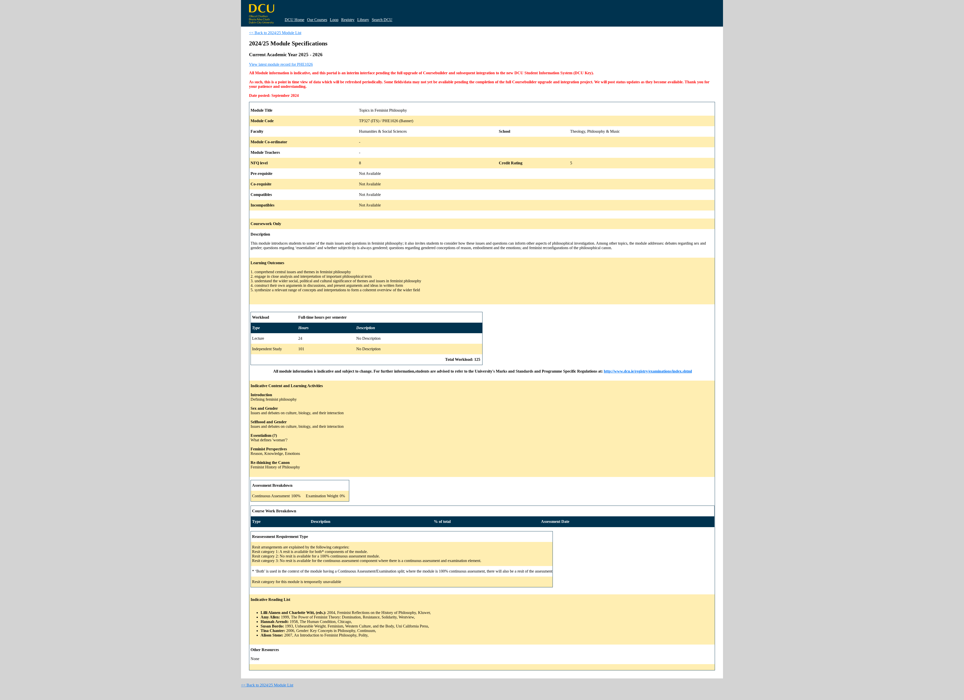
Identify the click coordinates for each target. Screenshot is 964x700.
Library (363, 20)
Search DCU (382, 20)
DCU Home (294, 20)
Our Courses (317, 20)
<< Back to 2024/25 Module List (275, 33)
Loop (334, 20)
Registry (347, 20)
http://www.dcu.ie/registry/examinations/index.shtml (648, 371)
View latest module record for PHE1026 (281, 64)
